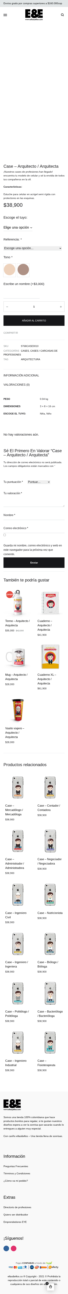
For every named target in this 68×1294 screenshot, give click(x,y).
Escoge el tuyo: (15, 217)
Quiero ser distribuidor (15, 1214)
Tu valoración (12, 493)
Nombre (9, 515)
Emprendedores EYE (15, 1222)
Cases (25, 350)
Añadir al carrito (34, 320)
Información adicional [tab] (21, 375)
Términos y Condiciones (16, 1173)
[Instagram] (13, 1248)
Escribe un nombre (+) (23, 284)
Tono (7, 257)
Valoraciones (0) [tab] (16, 384)
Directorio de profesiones (17, 1207)
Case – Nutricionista (50, 912)
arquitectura (30, 359)
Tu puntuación (13, 481)
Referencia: (12, 239)
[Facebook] (6, 1248)
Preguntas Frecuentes (15, 1166)
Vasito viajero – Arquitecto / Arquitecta (14, 733)
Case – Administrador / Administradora (14, 863)
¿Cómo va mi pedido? (15, 1180)
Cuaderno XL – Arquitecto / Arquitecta (46, 679)
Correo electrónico (15, 528)
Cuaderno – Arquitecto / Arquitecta (44, 625)
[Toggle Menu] (5, 15)
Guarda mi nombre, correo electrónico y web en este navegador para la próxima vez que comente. (32, 550)
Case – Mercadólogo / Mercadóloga (14, 810)
